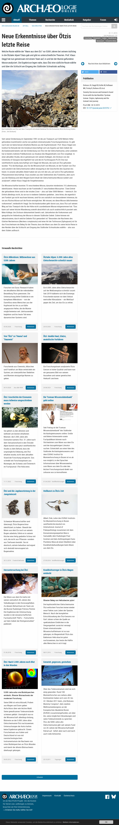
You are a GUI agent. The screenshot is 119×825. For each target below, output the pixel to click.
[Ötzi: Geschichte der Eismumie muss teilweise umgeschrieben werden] (20, 417)
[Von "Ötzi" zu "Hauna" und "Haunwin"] (20, 353)
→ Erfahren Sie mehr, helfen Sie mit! (17, 810)
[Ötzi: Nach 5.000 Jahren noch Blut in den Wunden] (20, 678)
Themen (32, 19)
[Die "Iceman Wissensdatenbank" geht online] (59, 414)
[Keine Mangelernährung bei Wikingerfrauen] (82, 63)
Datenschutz (69, 795)
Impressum (47, 795)
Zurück (40, 777)
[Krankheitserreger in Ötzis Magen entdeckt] (59, 586)
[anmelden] (115, 20)
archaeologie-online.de (10, 26)
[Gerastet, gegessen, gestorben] (59, 675)
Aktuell (16, 19)
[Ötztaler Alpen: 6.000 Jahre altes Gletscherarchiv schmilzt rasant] (59, 274)
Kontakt (57, 795)
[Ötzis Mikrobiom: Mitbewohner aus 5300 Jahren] (20, 274)
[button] (90, 72)
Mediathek (69, 19)
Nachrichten (37, 26)
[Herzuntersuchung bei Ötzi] (20, 583)
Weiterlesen (30, 327)
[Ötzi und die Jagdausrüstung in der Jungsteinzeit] (20, 507)
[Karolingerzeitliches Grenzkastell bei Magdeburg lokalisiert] (115, 63)
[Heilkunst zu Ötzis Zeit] (59, 504)
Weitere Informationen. (71, 822)
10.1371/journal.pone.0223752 (97, 108)
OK (106, 822)
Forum (103, 19)
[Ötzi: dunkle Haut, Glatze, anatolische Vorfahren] (59, 353)
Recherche (50, 19)
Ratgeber (87, 19)
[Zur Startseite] (40, 8)
